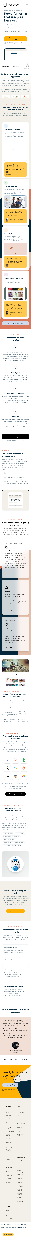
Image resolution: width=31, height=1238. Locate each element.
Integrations (9, 1115)
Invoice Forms (9, 1164)
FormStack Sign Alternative (21, 1190)
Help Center (20, 1109)
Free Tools (8, 1138)
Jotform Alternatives (20, 1169)
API (18, 1118)
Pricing (7, 1112)
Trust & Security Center (21, 1124)
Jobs (7, 1215)
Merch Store (9, 1218)
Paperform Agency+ (8, 1121)
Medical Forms (9, 1175)
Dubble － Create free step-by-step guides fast (9, 1143)
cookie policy (5, 1230)
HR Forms (8, 1178)
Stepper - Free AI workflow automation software (9, 1149)
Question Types (9, 1124)
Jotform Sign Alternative (20, 1202)
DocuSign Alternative (19, 1194)
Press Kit (8, 1221)
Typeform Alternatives (20, 1165)
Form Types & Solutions (9, 1128)
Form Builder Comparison (20, 1161)
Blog (18, 1115)
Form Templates (10, 1131)
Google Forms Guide (20, 1135)
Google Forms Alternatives (20, 1181)
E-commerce (9, 1159)
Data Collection (10, 1162)
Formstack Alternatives (20, 1177)
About (7, 1210)
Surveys (8, 1185)
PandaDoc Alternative (19, 1198)
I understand (8, 1234)
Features (8, 1109)
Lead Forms (9, 1187)
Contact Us (8, 1213)
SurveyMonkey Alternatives (20, 1173)
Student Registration (9, 1181)
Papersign (8, 1118)
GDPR (18, 1131)
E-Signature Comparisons (20, 1186)
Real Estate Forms (9, 1168)
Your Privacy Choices (20, 1128)
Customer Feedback (8, 1172)
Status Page (20, 1120)
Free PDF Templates (8, 1135)
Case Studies (20, 1112)
